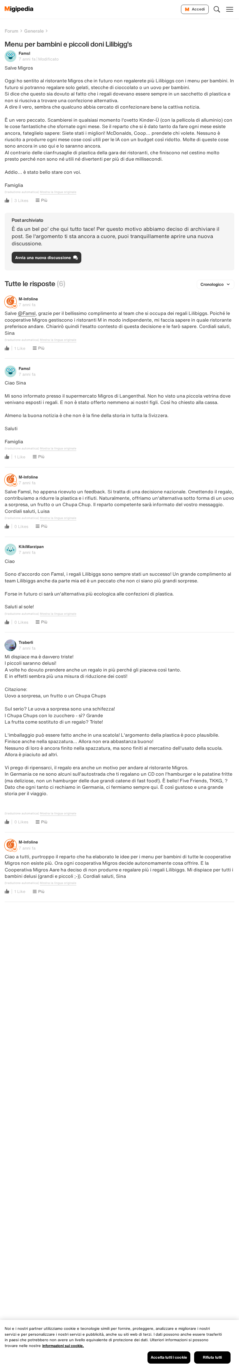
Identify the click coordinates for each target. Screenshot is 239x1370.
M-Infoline (28, 299)
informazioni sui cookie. (63, 1345)
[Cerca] (216, 9)
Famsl (24, 53)
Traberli (26, 642)
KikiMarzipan (31, 546)
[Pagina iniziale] (19, 9)
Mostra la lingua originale (58, 192)
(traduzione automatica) (22, 192)
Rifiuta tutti (212, 1357)
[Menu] (229, 9)
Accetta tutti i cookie (169, 1357)
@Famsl (27, 313)
